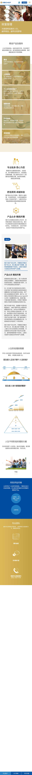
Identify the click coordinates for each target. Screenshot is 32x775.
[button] (29, 463)
